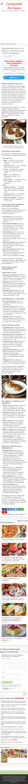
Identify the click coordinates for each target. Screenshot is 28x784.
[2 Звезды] (3, 514)
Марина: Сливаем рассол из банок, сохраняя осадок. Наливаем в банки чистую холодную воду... (13, 723)
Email (4, 677)
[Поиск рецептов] (24, 694)
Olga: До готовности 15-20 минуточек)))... (12, 742)
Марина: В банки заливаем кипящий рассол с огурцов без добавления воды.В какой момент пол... (14, 718)
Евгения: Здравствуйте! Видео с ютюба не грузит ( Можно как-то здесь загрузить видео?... (14, 737)
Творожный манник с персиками (12, 539)
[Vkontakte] (10, 509)
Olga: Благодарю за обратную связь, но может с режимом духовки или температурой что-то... (14, 701)
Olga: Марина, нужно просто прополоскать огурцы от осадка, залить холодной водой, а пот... (13, 713)
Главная (2, 44)
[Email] (21, 509)
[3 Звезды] (4, 514)
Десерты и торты (11, 44)
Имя (3, 672)
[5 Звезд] (7, 514)
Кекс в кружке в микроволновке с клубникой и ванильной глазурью (13, 598)
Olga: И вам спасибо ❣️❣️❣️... (9, 740)
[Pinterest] (4, 512)
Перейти (15, 77)
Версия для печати (22, 520)
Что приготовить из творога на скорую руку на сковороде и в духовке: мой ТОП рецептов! (12, 619)
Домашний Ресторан (14, 6)
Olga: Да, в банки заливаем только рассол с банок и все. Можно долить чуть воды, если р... (13, 709)
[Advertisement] (14, 27)
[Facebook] (4, 509)
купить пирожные (7, 147)
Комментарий (6, 658)
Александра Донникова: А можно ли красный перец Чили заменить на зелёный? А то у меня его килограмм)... (14, 733)
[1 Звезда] (2, 514)
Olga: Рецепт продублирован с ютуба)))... (12, 727)
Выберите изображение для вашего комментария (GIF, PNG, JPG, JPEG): (12, 685)
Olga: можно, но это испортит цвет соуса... (12, 729)
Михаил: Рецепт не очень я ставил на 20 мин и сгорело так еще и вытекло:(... (14, 705)
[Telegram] (15, 509)
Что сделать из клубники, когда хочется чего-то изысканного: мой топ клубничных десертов (13, 559)
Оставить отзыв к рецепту (9, 55)
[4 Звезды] (5, 514)
